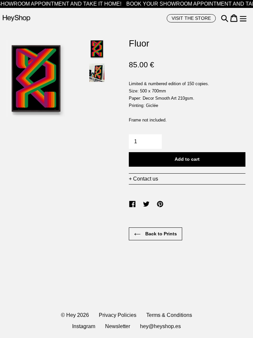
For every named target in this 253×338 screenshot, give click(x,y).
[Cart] (234, 18)
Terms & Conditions (169, 315)
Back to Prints (160, 233)
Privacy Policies (117, 315)
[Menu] (243, 18)
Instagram (83, 326)
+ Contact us (143, 179)
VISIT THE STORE (191, 18)
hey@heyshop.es (160, 326)
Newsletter (117, 326)
